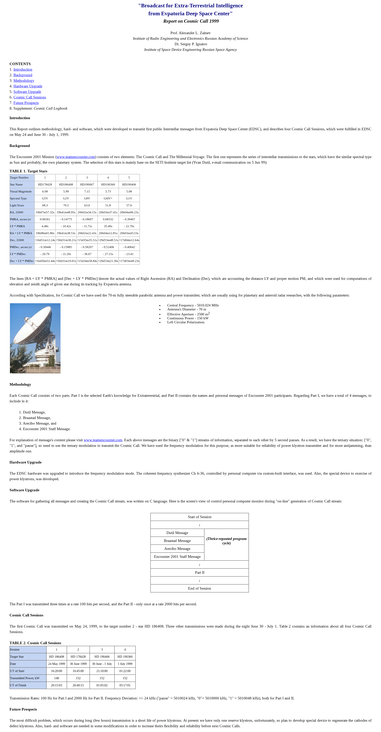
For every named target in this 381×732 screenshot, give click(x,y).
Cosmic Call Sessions (29, 97)
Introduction (22, 69)
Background (22, 75)
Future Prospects (26, 103)
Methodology (23, 80)
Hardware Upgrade (27, 86)
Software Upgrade (27, 92)
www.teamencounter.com (76, 157)
